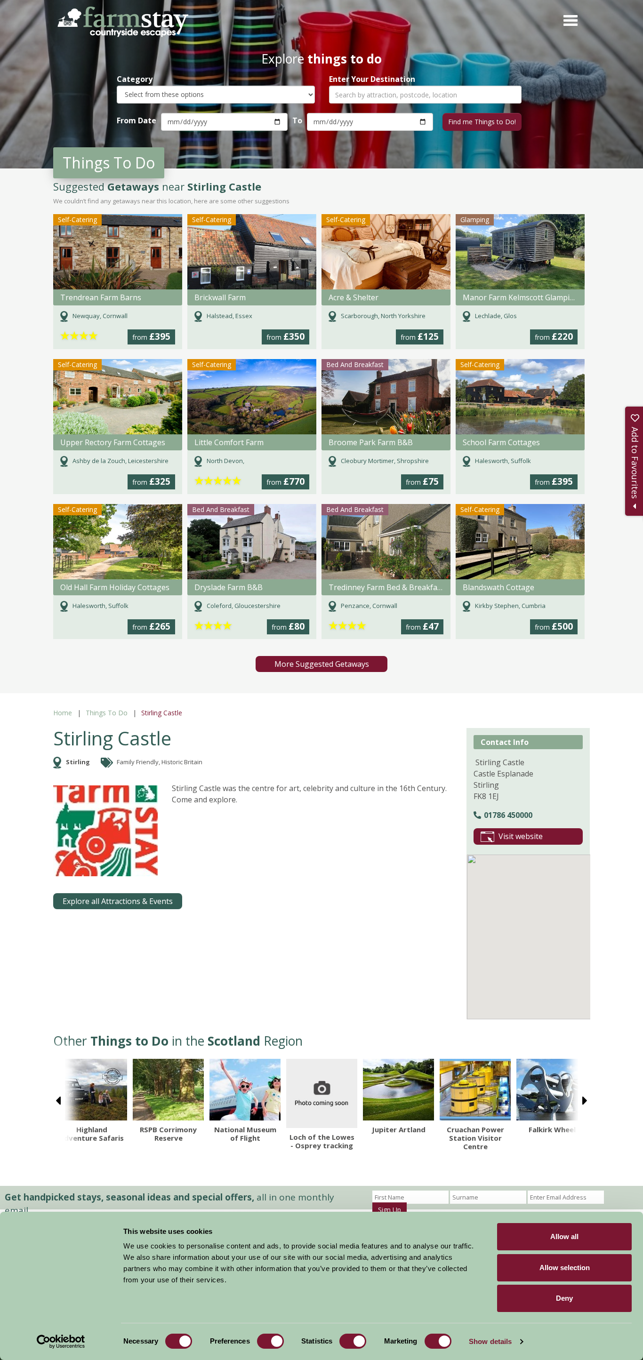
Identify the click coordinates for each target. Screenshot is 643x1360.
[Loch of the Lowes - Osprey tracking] (321, 1093)
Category (135, 79)
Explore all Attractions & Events (118, 901)
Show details (490, 1341)
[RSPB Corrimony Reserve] (168, 1089)
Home (62, 712)
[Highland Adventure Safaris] (91, 1089)
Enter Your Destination (372, 79)
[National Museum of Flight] (245, 1089)
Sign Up (389, 1209)
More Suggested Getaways (321, 664)
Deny (564, 1298)
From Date (136, 120)
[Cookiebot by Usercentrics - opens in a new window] (61, 1342)
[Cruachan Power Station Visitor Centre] (475, 1089)
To (297, 120)
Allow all (564, 1236)
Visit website (520, 836)
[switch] (270, 1341)
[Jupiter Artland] (398, 1089)
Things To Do (107, 712)
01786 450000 (508, 815)
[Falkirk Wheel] (552, 1089)
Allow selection (564, 1268)
